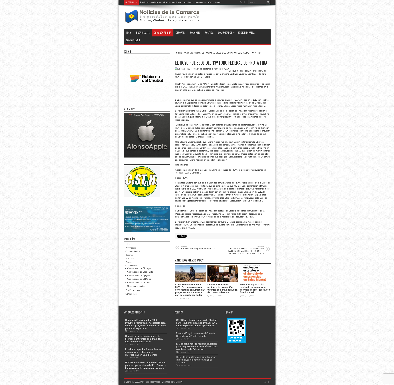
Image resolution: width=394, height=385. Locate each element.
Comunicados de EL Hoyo (139, 268)
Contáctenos (133, 40)
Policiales (195, 32)
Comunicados (225, 32)
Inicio (129, 32)
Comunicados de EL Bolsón (139, 282)
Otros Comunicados (136, 286)
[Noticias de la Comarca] (162, 21)
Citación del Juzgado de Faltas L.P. (198, 247)
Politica (209, 32)
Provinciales (143, 32)
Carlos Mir (178, 382)
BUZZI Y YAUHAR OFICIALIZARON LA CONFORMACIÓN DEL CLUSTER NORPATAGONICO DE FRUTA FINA (246, 250)
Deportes (180, 32)
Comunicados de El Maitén (139, 279)
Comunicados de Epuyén (138, 275)
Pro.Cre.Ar (158, 365)
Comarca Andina (162, 32)
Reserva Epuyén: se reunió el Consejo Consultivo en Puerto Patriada (195, 334)
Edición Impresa (246, 32)
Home (180, 53)
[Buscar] (268, 2)
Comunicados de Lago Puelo (140, 272)
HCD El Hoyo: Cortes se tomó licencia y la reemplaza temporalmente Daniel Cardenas (196, 360)
